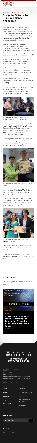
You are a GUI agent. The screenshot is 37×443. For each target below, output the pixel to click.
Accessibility (22, 405)
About (5, 389)
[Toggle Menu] (34, 4)
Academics (6, 396)
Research (5, 392)
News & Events (7, 404)
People (5, 400)
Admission (22, 388)
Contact (21, 396)
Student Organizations (25, 392)
